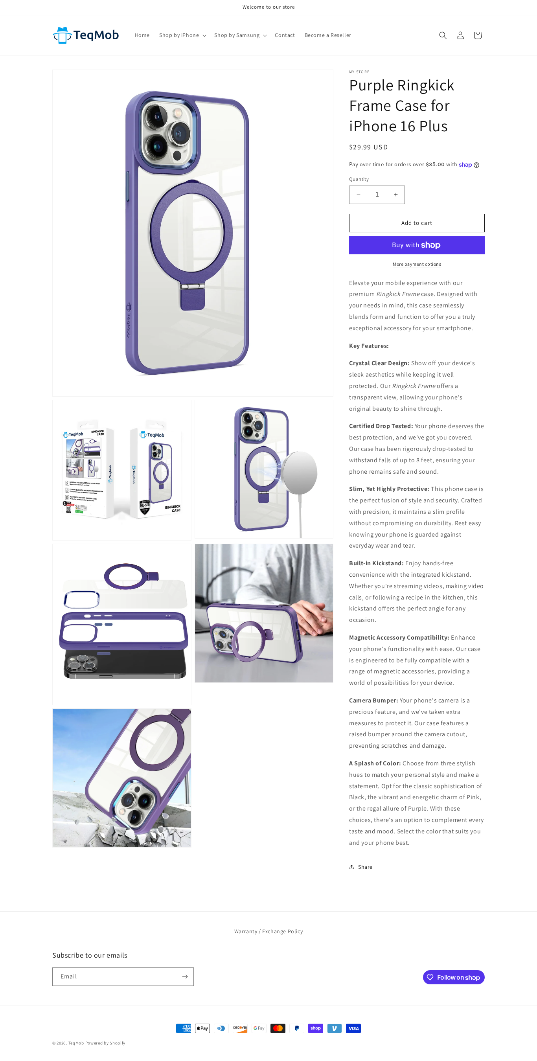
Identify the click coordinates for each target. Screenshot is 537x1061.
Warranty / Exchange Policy (268, 931)
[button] (182, 35)
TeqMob (76, 1043)
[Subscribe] (184, 976)
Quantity (359, 179)
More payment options (417, 264)
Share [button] (365, 866)
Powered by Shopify (105, 1043)
